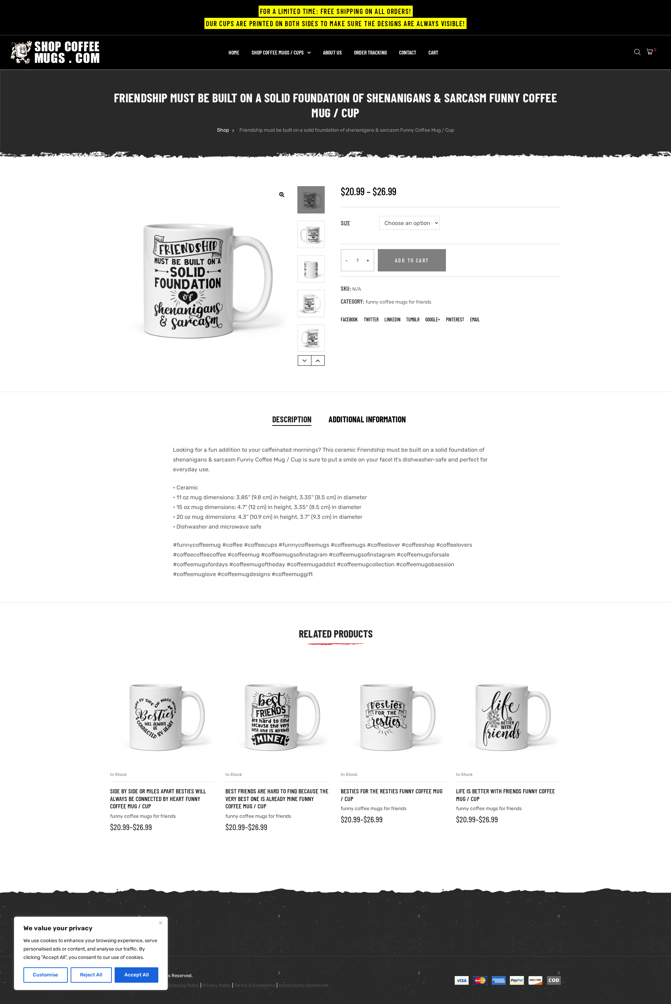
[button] (282, 194)
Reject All (91, 975)
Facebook (349, 319)
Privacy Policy (216, 985)
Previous (304, 360)
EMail (475, 319)
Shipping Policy (183, 985)
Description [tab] (291, 419)
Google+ (432, 319)
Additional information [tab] (367, 419)
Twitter (371, 319)
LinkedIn (392, 319)
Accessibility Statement (304, 985)
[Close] (160, 922)
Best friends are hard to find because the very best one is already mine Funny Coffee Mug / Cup (277, 798)
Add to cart (412, 260)
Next (318, 360)
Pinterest (455, 319)
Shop (223, 130)
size (345, 223)
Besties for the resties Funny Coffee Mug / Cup (391, 794)
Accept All (136, 975)
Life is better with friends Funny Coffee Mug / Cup (505, 794)
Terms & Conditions (254, 985)
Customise (45, 975)
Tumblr (412, 319)
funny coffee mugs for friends (398, 302)
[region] (91, 953)
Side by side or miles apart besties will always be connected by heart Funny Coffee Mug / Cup (158, 798)
